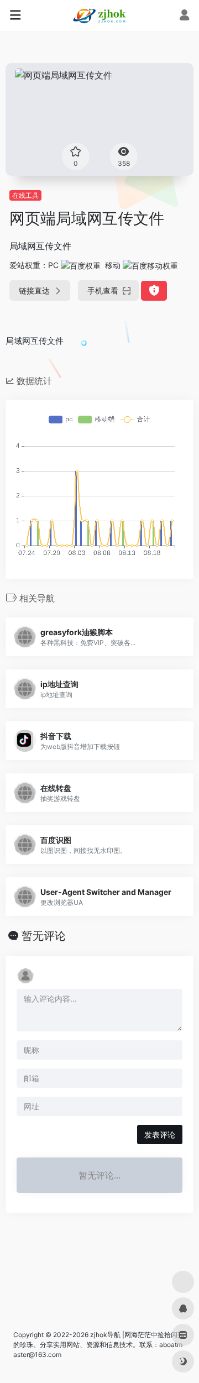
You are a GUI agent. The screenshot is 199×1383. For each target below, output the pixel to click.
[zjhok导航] (99, 15)
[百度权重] (81, 265)
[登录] (184, 16)
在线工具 (25, 195)
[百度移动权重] (150, 265)
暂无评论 (44, 935)
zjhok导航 (105, 1334)
